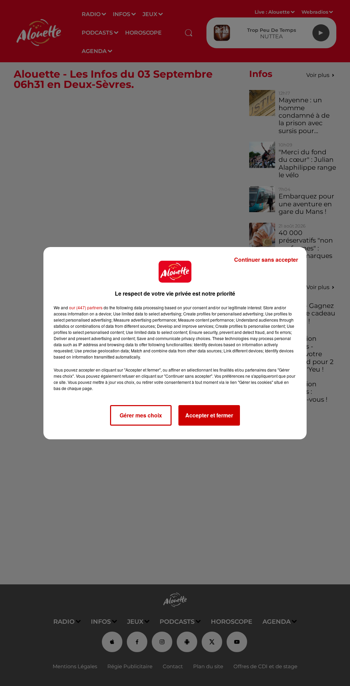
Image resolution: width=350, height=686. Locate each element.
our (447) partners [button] (86, 307)
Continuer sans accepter (266, 259)
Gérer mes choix (141, 415)
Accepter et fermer (209, 415)
